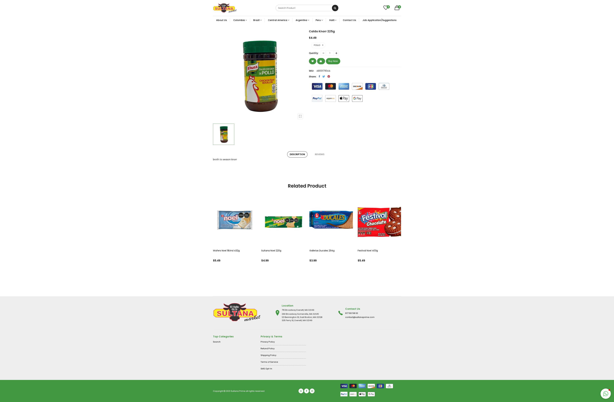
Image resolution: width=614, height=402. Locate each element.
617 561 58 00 (351, 313)
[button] (606, 394)
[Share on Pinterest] (328, 76)
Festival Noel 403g (368, 250)
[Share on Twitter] (323, 76)
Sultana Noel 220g (271, 250)
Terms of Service (269, 361)
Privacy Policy (268, 341)
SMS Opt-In (266, 368)
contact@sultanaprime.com (359, 317)
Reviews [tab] (319, 154)
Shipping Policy (268, 355)
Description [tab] (297, 154)
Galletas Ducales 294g (322, 250)
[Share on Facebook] (319, 76)
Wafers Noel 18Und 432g (226, 250)
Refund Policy (268, 348)
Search (216, 341)
